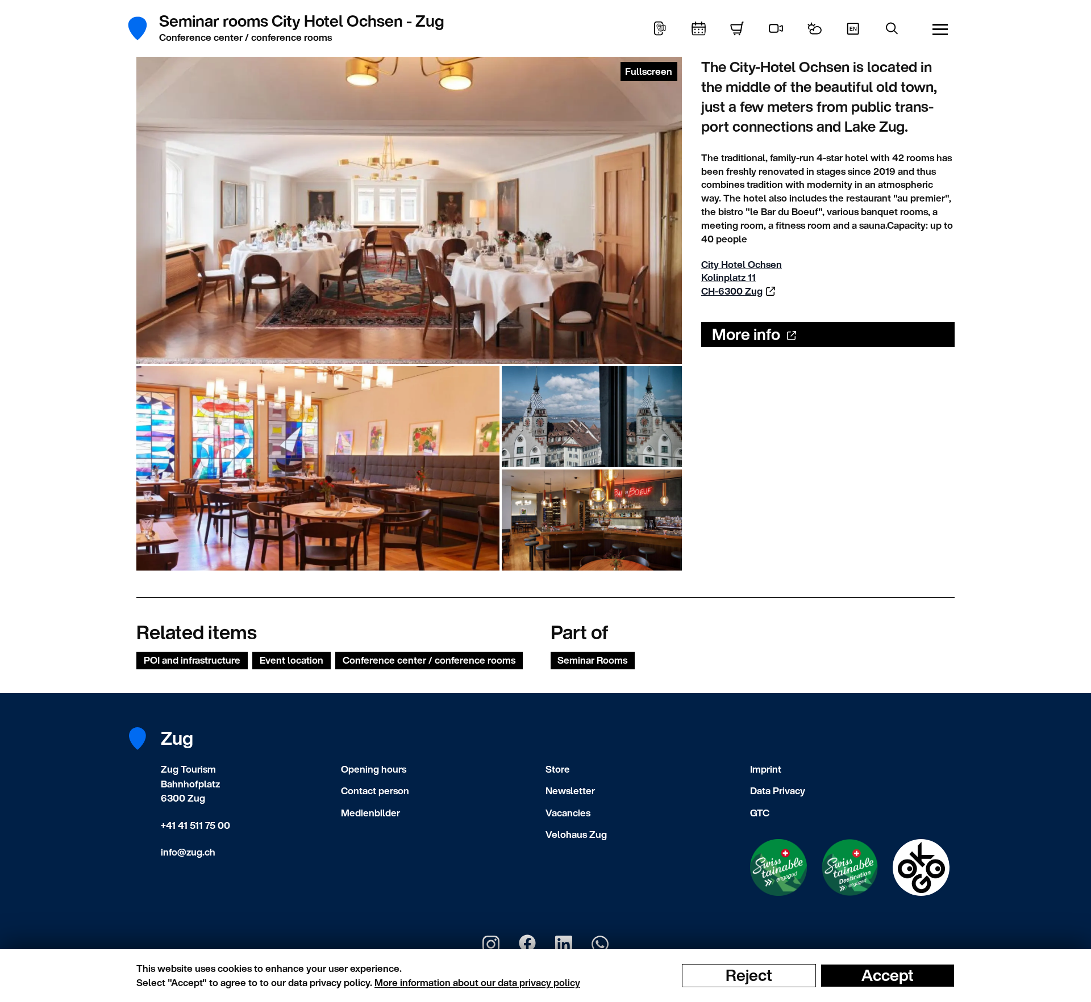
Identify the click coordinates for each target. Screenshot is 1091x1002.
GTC (759, 813)
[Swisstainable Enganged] (778, 867)
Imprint (765, 769)
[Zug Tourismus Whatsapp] (600, 944)
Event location (291, 660)
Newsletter (570, 790)
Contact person (375, 790)
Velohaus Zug (576, 834)
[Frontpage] (143, 28)
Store (558, 769)
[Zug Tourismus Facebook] (527, 944)
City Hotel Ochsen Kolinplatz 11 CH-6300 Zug (741, 278)
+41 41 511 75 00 (195, 825)
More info (746, 334)
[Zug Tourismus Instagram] (490, 944)
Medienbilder (370, 813)
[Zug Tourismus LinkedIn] (563, 944)
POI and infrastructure (192, 660)
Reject (749, 975)
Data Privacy (777, 790)
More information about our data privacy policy (477, 982)
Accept (887, 975)
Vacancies (568, 813)
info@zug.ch (188, 852)
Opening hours (373, 769)
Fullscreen (648, 71)
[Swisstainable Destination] (850, 867)
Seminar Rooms (592, 660)
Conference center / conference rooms (429, 660)
